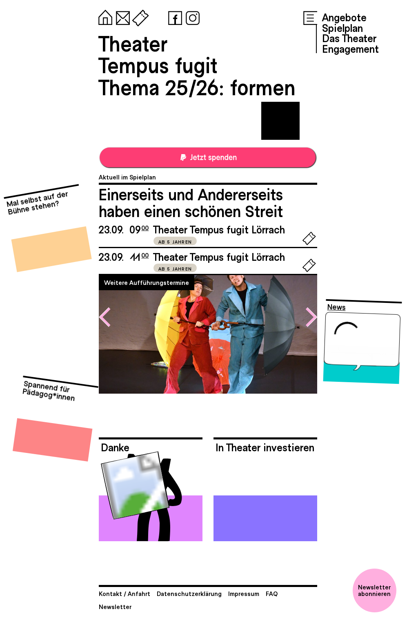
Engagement (350, 48)
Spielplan (342, 27)
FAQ (272, 593)
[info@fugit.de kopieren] (121, 16)
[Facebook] (173, 16)
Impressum (243, 593)
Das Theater (349, 37)
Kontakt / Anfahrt (124, 593)
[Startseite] (104, 16)
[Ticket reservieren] (309, 243)
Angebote (344, 16)
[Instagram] (191, 16)
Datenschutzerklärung (189, 593)
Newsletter (115, 606)
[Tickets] (139, 16)
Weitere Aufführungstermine (146, 282)
